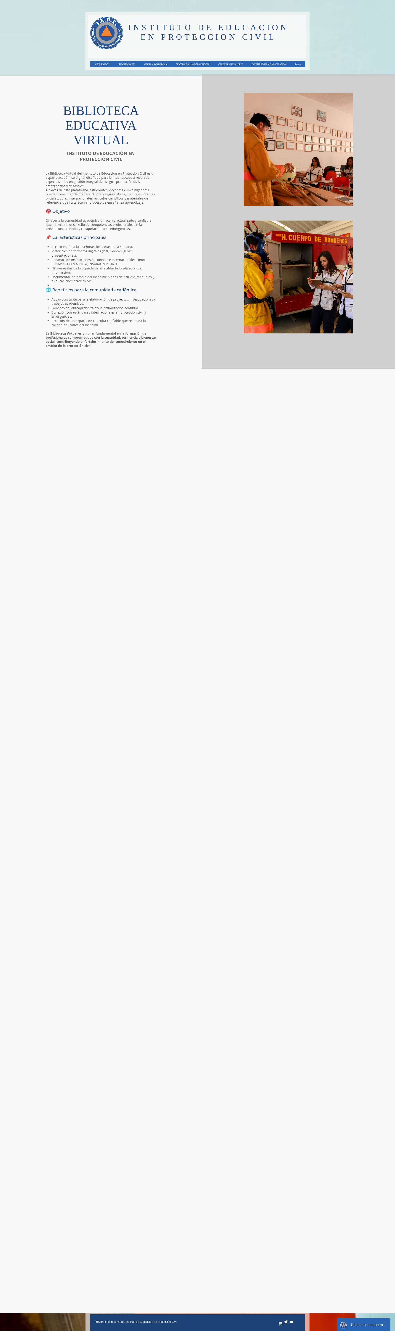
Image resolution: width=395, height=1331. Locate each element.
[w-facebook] (281, 1324)
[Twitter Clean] (286, 1322)
